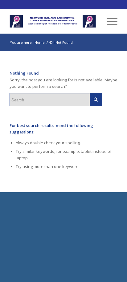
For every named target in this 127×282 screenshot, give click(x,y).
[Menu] (108, 21)
